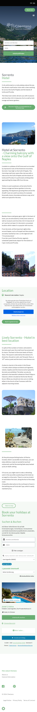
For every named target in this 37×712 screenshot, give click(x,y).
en (34, 3)
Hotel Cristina (8, 606)
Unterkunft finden (18, 53)
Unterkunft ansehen (18, 617)
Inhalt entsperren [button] (18, 312)
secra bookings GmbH (19, 643)
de (31, 3)
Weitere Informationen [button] (18, 315)
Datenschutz (12, 645)
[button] (33, 15)
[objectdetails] (18, 593)
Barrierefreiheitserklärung (25, 645)
